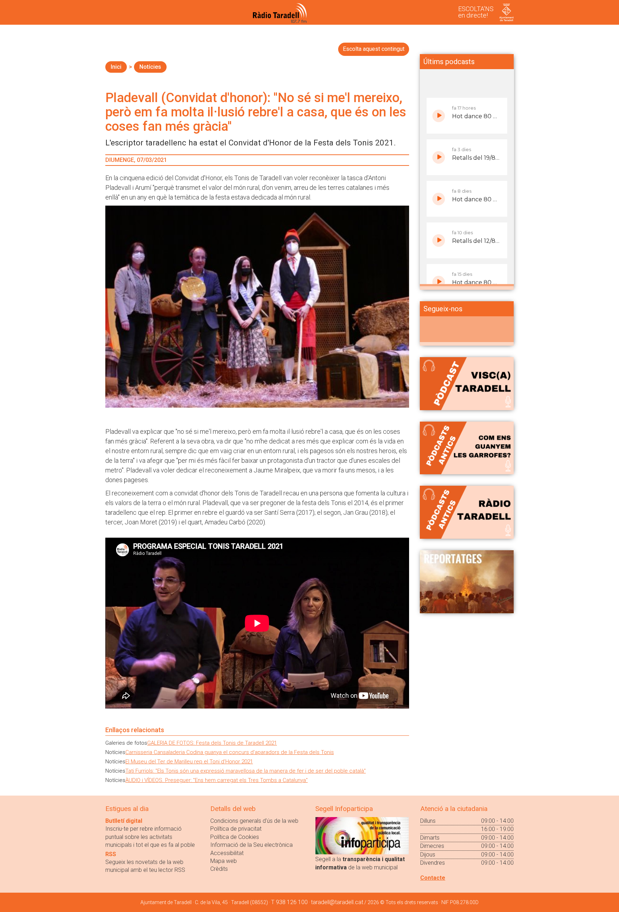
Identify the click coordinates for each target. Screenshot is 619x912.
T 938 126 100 (289, 902)
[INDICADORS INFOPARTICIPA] (362, 835)
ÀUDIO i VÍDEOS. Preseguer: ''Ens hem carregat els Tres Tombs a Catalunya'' (216, 780)
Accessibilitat (227, 853)
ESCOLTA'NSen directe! (476, 12)
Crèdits (219, 868)
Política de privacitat (235, 828)
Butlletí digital (123, 820)
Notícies (150, 66)
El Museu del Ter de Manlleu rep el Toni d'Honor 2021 (189, 761)
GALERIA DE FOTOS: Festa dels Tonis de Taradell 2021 (212, 743)
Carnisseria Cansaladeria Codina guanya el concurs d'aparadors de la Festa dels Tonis (229, 752)
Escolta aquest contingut (373, 48)
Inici (116, 66)
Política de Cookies (234, 837)
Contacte (432, 877)
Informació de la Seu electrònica (251, 844)
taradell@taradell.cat (337, 902)
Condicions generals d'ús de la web (254, 820)
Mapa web (223, 861)
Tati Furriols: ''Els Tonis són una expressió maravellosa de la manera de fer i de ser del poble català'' (245, 771)
